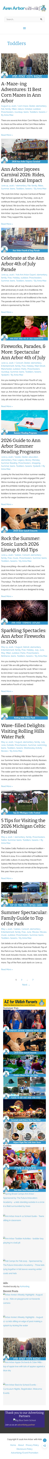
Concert (19, 363)
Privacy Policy (32, 1445)
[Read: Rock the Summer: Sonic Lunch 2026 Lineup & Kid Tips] (24, 520)
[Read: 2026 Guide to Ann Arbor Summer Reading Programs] (24, 422)
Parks (23, 369)
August (18, 647)
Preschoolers (7, 112)
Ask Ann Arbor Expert (26, 275)
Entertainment (7, 366)
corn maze (23, 106)
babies (18, 555)
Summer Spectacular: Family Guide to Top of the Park (24, 918)
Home (13, 1445)
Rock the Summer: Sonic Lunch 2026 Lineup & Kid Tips (20, 544)
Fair (29, 185)
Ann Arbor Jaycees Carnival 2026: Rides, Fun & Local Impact (23, 174)
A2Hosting (24, 1286)
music (15, 558)
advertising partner (26, 1425)
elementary (41, 106)
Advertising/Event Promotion (24, 1453)
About (21, 1445)
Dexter (32, 106)
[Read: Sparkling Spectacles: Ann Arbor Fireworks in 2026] (24, 612)
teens (26, 112)
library (28, 460)
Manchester (6, 369)
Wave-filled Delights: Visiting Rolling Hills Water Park (23, 731)
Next (26, 984)
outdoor (37, 109)
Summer (5, 188)
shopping (36, 463)
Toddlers (34, 112)
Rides (40, 185)
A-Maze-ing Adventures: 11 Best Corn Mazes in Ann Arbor (21, 92)
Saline (4, 840)
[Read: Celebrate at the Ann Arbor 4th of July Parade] (24, 240)
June (41, 650)
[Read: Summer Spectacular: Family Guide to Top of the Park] (24, 894)
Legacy (21, 460)
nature (21, 109)
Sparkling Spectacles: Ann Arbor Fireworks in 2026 (23, 636)
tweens (42, 112)
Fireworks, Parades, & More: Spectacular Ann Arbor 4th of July (23, 352)
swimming (42, 745)
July (36, 650)
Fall (2, 109)
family (8, 109)
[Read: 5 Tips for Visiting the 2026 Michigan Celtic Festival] (24, 802)
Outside (10, 745)
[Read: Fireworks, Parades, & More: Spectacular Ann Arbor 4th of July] (24, 328)
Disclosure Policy (25, 1449)
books (18, 457)
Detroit (26, 647)
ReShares (5, 656)
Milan (14, 109)
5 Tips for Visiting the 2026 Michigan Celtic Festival (23, 826)
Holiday (16, 278)
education (33, 457)
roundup (18, 112)
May (3, 653)
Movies (35, 932)
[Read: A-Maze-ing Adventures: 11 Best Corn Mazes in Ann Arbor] (24, 65)
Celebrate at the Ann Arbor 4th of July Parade (22, 263)
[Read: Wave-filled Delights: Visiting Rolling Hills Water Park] (24, 707)
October (28, 109)
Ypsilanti (5, 375)
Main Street (40, 366)
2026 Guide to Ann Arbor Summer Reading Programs (20, 446)
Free (10, 278)
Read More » (7, 135)
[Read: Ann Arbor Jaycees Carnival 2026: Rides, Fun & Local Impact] (24, 151)
